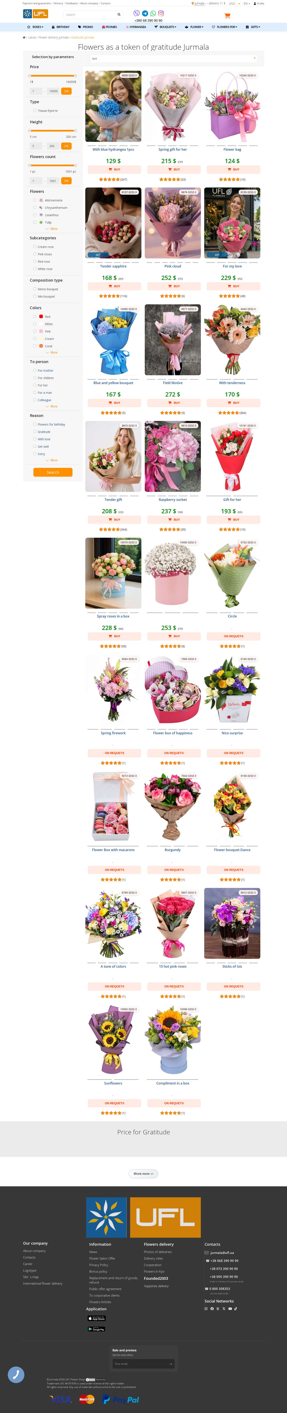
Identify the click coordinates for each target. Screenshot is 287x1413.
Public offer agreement (105, 1289)
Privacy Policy (98, 1265)
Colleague (44, 400)
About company (34, 1251)
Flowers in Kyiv (154, 1271)
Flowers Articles (100, 1302)
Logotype (29, 1270)
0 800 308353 (219, 1289)
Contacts (29, 1257)
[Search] (119, 14)
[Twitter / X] (224, 1309)
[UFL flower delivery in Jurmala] (35, 13)
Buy (116, 169)
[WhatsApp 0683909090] (153, 15)
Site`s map (31, 1277)
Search (53, 472)
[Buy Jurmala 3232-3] (173, 619)
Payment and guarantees (37, 3)
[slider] (29, 75)
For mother (45, 371)
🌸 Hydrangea (136, 27)
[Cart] (228, 17)
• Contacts (105, 3)
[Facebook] (213, 1309)
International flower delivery (42, 1283)
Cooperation (153, 1265)
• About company (88, 3)
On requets (233, 636)
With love (44, 439)
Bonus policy (98, 1271)
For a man (45, 393)
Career (28, 1264)
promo (87, 27)
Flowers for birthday (51, 424)
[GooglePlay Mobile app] (97, 1329)
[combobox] (174, 58)
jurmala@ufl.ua (222, 1253)
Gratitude (44, 432)
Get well (43, 446)
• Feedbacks (71, 3)
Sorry (41, 454)
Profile (260, 3)
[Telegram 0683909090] (145, 15)
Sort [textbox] (94, 58)
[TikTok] (236, 1309)
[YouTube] (230, 1309)
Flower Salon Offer (102, 1258)
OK (66, 91)
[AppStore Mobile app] (97, 1318)
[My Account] (255, 4)
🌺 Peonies (109, 27)
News (93, 1252)
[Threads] (218, 1309)
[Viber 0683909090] (136, 15)
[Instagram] (161, 15)
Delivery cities (153, 1258)
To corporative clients (104, 1295)
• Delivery (57, 3)
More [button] (54, 229)
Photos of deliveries (158, 1252)
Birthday (62, 27)
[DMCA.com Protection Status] (95, 1379)
